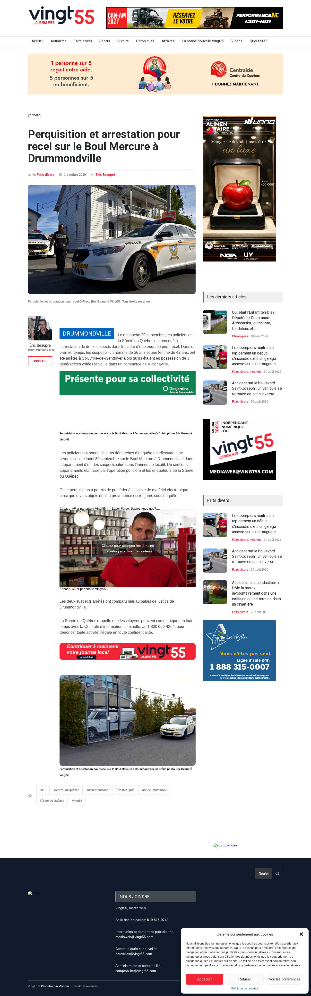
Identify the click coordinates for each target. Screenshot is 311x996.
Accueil (37, 41)
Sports (104, 41)
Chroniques (145, 41)
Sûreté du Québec (52, 800)
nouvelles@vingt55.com (133, 954)
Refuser (244, 979)
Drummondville (97, 790)
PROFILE (40, 361)
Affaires (168, 41)
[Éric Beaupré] (40, 328)
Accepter (204, 979)
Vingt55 (77, 800)
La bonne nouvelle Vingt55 (203, 41)
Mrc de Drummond (154, 790)
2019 (43, 790)
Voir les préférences (285, 979)
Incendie (255, 371)
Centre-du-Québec (66, 790)
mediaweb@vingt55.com (134, 937)
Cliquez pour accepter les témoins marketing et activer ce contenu (128, 548)
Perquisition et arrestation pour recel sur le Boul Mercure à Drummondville (104, 146)
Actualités (59, 41)
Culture (123, 41)
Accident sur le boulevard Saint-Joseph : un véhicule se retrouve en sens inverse (257, 388)
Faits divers (83, 41)
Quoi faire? (258, 41)
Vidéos (236, 41)
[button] (301, 934)
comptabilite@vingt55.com (135, 971)
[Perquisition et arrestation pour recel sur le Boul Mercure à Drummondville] (112, 239)
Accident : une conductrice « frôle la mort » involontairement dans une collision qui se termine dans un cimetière (256, 593)
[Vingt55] (62, 20)
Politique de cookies (244, 988)
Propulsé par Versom (55, 986)
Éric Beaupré (105, 175)
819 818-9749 (158, 920)
